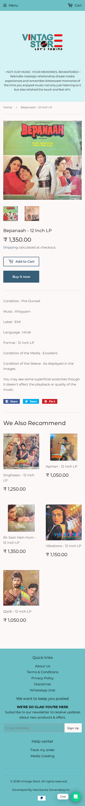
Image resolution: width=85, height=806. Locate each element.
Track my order (42, 750)
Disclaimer (42, 684)
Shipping (10, 247)
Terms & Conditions (42, 672)
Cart (78, 5)
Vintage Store (30, 781)
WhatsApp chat (42, 690)
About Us (42, 666)
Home (7, 107)
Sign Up (73, 728)
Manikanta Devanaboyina (51, 789)
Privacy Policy (42, 678)
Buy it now (21, 277)
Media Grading (42, 756)
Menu (13, 5)
